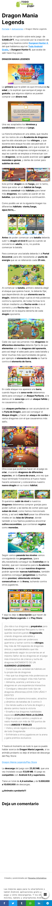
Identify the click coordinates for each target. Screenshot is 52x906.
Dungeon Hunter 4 (38, 43)
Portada (5, 29)
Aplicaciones (17, 29)
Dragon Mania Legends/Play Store (19, 762)
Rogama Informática (37, 878)
